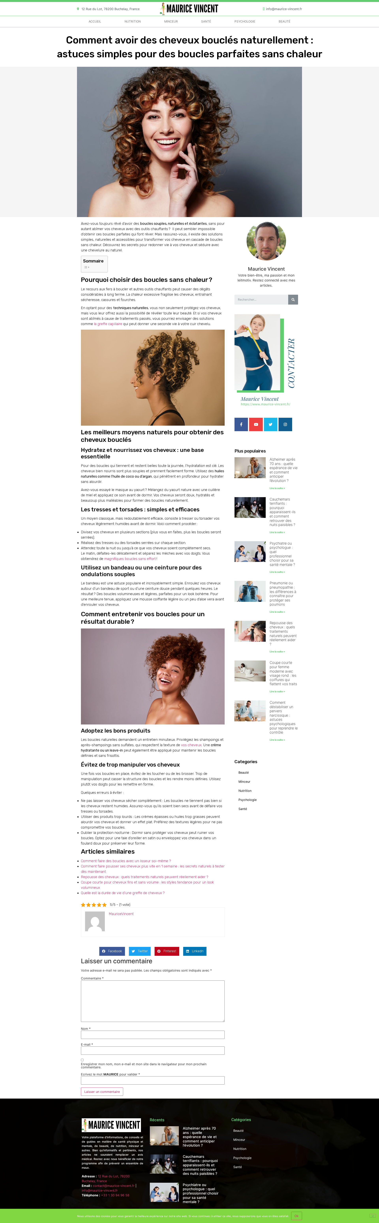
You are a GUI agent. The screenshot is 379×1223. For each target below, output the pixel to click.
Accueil (95, 21)
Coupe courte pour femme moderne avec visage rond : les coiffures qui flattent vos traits (283, 673)
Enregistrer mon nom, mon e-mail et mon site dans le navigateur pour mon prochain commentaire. (143, 1065)
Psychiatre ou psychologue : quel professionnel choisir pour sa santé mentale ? (282, 554)
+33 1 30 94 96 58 (115, 1195)
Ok (297, 1216)
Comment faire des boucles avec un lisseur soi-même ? (126, 861)
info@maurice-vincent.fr (100, 1190)
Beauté (284, 21)
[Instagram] (285, 424)
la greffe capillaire (108, 324)
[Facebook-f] (241, 424)
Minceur (171, 21)
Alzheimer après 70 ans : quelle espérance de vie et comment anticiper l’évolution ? (283, 470)
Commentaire (92, 978)
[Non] (372, 1215)
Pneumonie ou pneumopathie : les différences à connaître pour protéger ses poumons (283, 593)
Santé (206, 21)
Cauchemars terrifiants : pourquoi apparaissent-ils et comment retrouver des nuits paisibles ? (283, 512)
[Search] (293, 300)
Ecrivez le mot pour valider (110, 1074)
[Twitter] (270, 424)
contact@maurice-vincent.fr (113, 1186)
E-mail (87, 1044)
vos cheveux (191, 745)
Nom (86, 1028)
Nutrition (133, 21)
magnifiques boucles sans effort (130, 559)
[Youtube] (256, 424)
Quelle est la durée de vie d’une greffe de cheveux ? (123, 893)
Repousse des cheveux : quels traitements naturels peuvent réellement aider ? (144, 877)
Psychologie (245, 21)
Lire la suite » (277, 488)
